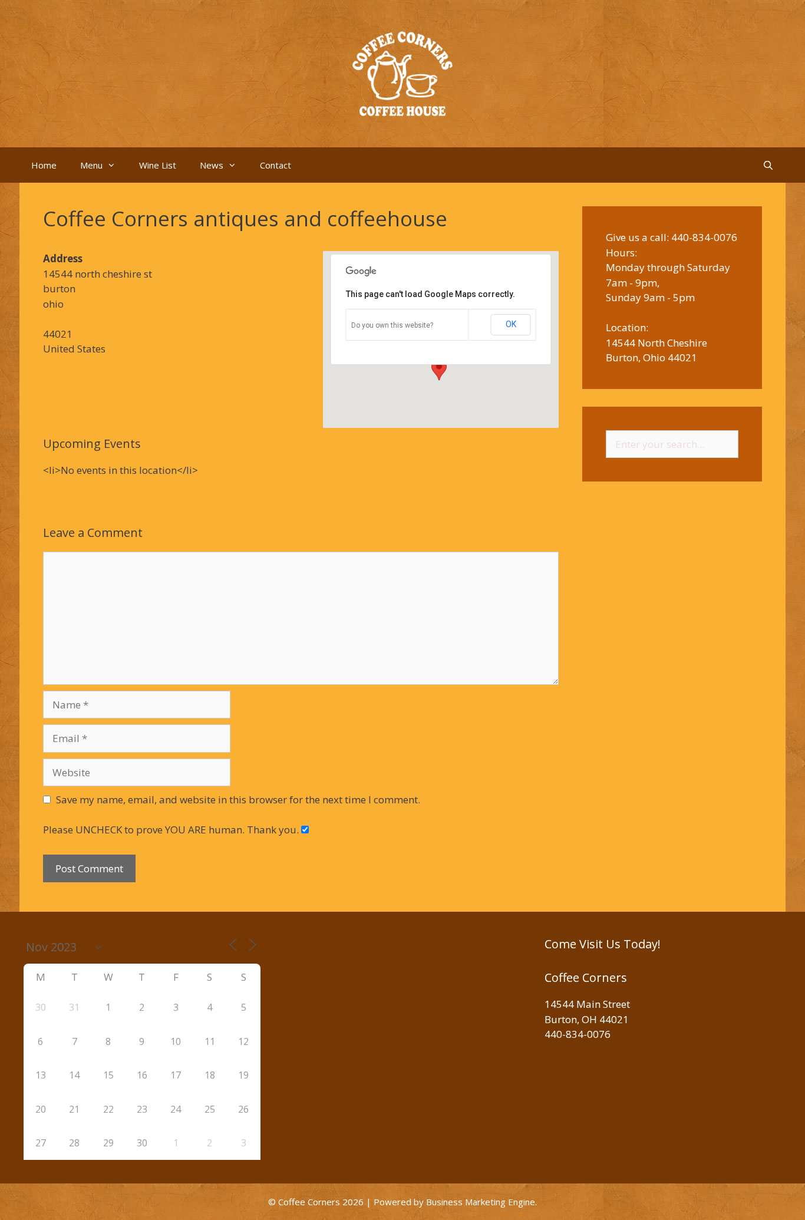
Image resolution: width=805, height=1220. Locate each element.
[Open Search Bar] (768, 165)
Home (44, 165)
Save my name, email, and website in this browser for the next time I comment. (238, 799)
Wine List (157, 165)
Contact (275, 165)
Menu (91, 165)
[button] (439, 369)
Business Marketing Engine (480, 1202)
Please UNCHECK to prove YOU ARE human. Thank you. (172, 829)
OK (511, 324)
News (211, 165)
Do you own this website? (392, 325)
